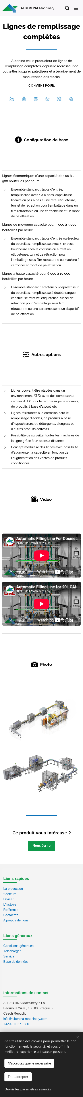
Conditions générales (18, 946)
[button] (67, 8)
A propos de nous (16, 920)
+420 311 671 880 (16, 1024)
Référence (10, 910)
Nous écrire (41, 845)
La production (13, 888)
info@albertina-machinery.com (25, 1019)
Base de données (16, 961)
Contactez (10, 915)
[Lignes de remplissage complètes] (41, 720)
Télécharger (12, 951)
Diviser (8, 899)
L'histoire (9, 904)
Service (8, 956)
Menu (76, 8)
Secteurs (9, 894)
